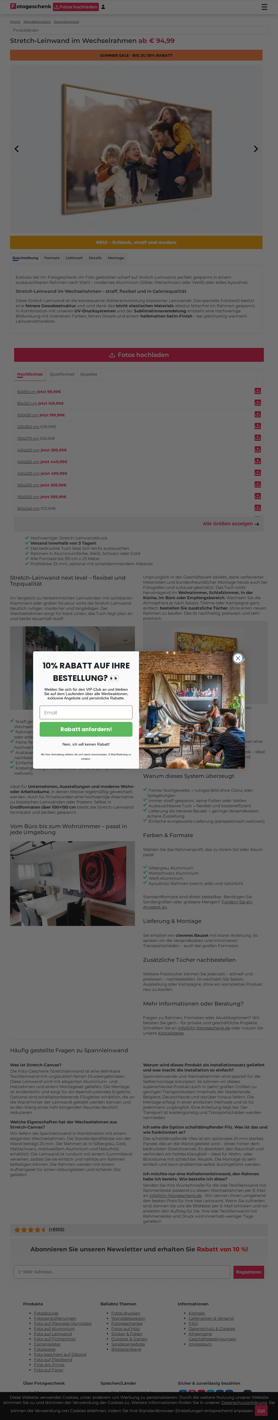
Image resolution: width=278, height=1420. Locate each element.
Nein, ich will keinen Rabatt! (86, 744)
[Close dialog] (238, 658)
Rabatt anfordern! (86, 729)
